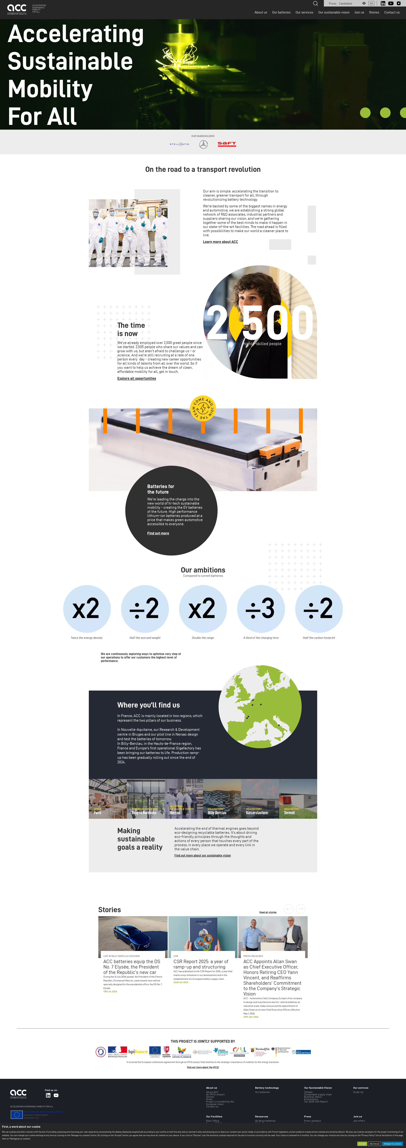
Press (332, 3)
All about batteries (265, 1120)
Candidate (345, 3)
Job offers (359, 1120)
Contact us (392, 12)
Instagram (398, 3)
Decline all (374, 1144)
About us (261, 12)
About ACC (212, 1092)
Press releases (312, 1120)
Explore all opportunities (136, 378)
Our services (304, 12)
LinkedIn (383, 3)
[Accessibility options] (364, 3)
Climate (308, 1092)
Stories (374, 12)
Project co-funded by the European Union (220, 1102)
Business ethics (313, 1096)
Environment (311, 1099)
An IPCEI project (215, 1094)
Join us (359, 12)
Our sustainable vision (334, 12)
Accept (362, 1144)
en (371, 3)
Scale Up (358, 1092)
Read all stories (268, 912)
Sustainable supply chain (318, 1094)
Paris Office (212, 1120)
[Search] (315, 3)
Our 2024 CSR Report (316, 1101)
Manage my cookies (392, 1144)
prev (288, 909)
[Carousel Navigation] (296, 909)
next (300, 909)
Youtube (390, 3)
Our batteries (281, 12)
